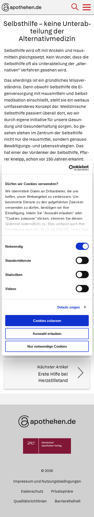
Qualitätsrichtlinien (30, 501)
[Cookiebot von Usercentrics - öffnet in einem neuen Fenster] (69, 168)
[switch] (82, 260)
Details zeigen (68, 307)
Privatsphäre (62, 491)
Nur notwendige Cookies (47, 346)
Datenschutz (32, 491)
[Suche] (75, 7)
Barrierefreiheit (68, 501)
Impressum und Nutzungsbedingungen (47, 481)
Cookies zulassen (47, 321)
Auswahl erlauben (47, 333)
